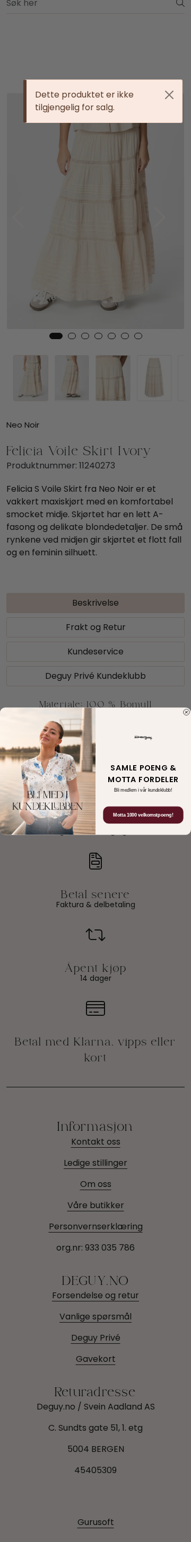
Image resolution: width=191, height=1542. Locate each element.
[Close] (169, 95)
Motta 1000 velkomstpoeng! (143, 815)
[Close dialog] (187, 712)
